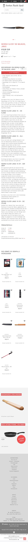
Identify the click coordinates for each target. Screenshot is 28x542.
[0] (24, 1)
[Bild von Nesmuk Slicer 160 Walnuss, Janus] (13, 29)
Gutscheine (14, 498)
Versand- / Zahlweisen (14, 461)
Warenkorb (14, 501)
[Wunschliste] (21, 1)
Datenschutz (14, 467)
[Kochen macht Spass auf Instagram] (14, 532)
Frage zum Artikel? (5, 63)
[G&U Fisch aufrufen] (20, 259)
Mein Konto (14, 503)
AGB (14, 464)
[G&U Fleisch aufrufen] (7, 290)
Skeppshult (14, 483)
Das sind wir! (14, 459)
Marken (6, 13)
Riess (14, 487)
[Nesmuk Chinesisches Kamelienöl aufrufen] (20, 290)
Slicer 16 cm (19, 13)
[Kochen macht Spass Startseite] (2, 13)
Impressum (14, 469)
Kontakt (14, 496)
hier (24, 238)
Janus (14, 13)
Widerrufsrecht (14, 466)
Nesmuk (10, 13)
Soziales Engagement (14, 471)
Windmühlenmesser (14, 480)
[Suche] (22, 10)
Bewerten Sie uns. (14, 504)
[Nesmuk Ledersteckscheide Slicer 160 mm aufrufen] (7, 320)
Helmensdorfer (14, 488)
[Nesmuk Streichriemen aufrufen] (20, 320)
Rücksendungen (14, 463)
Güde (14, 479)
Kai (14, 482)
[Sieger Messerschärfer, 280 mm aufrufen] (7, 351)
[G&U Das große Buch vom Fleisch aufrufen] (7, 259)
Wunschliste (14, 499)
